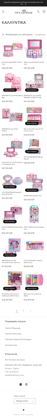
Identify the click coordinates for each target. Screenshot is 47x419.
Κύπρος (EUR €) (22, 401)
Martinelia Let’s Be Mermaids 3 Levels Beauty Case (12, 163)
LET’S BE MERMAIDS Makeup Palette (33, 158)
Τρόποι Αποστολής (13, 334)
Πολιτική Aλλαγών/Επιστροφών (18, 339)
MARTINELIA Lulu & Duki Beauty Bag (12, 96)
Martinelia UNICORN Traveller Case (12, 63)
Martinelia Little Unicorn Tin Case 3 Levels (33, 130)
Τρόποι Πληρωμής (13, 328)
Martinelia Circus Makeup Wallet (32, 295)
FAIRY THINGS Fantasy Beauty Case (34, 228)
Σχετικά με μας (11, 345)
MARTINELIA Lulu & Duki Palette (10, 130)
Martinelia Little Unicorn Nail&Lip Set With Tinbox (10, 295)
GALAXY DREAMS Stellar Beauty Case (12, 228)
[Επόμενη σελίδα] (30, 310)
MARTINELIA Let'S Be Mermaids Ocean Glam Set (11, 261)
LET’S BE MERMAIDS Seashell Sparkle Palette (11, 193)
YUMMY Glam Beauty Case (33, 196)
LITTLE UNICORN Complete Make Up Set (33, 261)
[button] (3, 11)
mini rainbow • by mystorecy (25, 414)
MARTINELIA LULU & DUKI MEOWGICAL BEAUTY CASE (33, 96)
